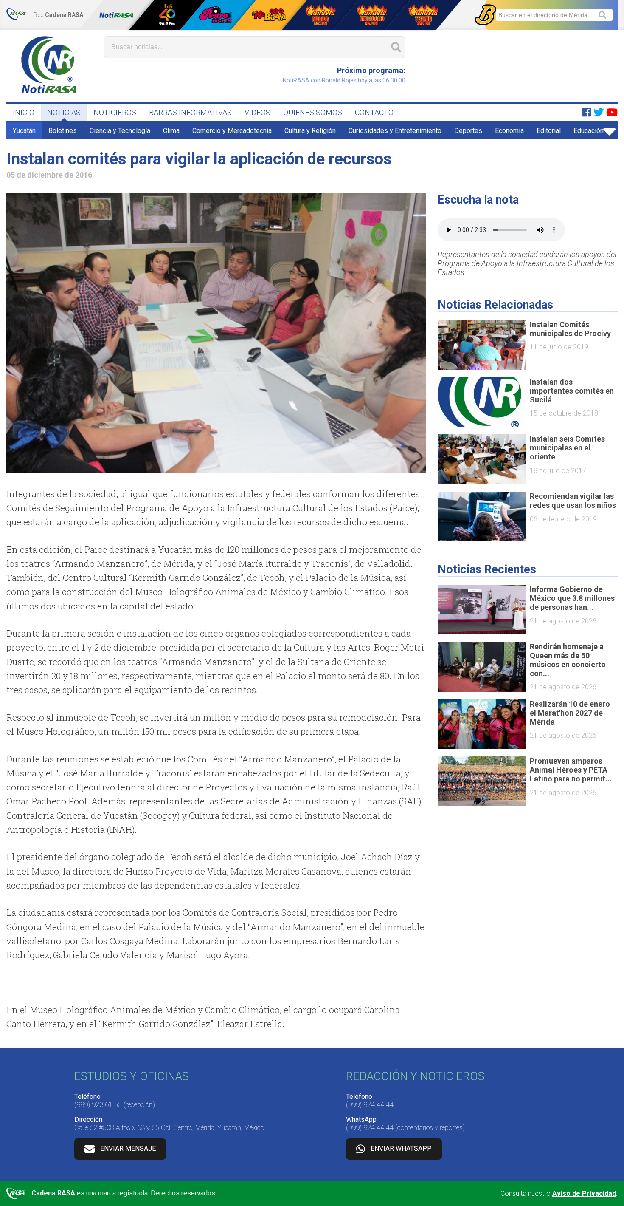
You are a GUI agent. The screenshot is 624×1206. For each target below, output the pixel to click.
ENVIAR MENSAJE (128, 1148)
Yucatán (24, 131)
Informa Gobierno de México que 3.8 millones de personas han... (572, 598)
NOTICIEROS (114, 112)
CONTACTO (374, 112)
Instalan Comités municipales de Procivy (570, 329)
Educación (588, 131)
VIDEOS (257, 112)
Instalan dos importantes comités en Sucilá (572, 390)
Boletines (62, 131)
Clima (171, 131)
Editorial (549, 131)
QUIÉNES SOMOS (312, 112)
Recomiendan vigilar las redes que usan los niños (573, 501)
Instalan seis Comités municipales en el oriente (567, 447)
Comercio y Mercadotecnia (232, 131)
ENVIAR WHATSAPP (401, 1148)
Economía (509, 131)
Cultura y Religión (310, 131)
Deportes (468, 131)
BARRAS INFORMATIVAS (190, 112)
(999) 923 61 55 (98, 1105)
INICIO (23, 112)
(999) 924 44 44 (370, 1105)
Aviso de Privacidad (584, 1193)
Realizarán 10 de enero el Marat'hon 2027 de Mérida (570, 712)
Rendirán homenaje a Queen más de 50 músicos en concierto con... (568, 660)
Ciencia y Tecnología (120, 131)
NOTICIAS (64, 112)
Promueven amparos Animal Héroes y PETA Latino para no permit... (571, 769)
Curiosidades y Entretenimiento (395, 131)
